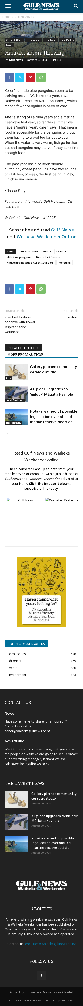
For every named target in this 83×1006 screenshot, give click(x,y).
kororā (47, 251)
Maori (9, 45)
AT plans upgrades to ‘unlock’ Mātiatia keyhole (54, 818)
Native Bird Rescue (48, 257)
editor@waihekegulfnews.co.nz (27, 731)
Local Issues (50, 40)
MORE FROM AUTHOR (25, 354)
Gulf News (16, 59)
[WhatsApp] (41, 77)
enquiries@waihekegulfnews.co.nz (50, 944)
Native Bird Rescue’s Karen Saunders (30, 262)
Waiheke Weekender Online (46, 236)
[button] (7, 6)
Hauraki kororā (28, 251)
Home (6, 17)
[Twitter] (19, 77)
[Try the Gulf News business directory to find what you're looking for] (41, 592)
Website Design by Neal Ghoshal (52, 992)
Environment (33, 40)
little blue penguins (19, 257)
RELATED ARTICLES (23, 348)
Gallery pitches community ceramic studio (54, 795)
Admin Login (18, 992)
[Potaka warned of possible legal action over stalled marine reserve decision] (16, 417)
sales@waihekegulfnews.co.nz (27, 764)
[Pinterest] (30, 77)
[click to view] (24, 521)
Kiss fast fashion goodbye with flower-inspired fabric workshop (21, 324)
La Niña (61, 251)
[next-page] (15, 434)
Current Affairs (24, 17)
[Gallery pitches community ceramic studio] (16, 372)
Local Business (15, 400)
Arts (8, 378)
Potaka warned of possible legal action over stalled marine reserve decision (53, 416)
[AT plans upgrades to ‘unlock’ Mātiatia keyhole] (16, 394)
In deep (72, 317)
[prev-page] (7, 434)
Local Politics (67, 40)
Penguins (65, 262)
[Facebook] (9, 77)
